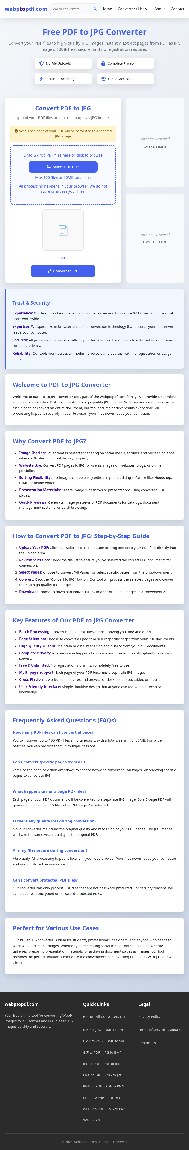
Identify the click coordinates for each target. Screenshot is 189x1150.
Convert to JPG (66, 271)
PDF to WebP (93, 1097)
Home (106, 8)
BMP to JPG (92, 1029)
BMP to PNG (93, 1041)
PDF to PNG (114, 1086)
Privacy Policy (149, 1016)
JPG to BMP (112, 1052)
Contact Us (147, 1042)
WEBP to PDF (93, 1109)
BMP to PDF (114, 1029)
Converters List (131, 8)
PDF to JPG (112, 1063)
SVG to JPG (91, 1120)
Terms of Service (151, 1029)
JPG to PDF (91, 1063)
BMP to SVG (116, 1041)
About (159, 8)
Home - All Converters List (104, 1016)
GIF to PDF (91, 1052)
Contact (177, 8)
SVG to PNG (116, 1109)
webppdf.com (26, 8)
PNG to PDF (92, 1086)
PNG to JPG (113, 1075)
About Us (175, 1029)
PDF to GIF (115, 1097)
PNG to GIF (92, 1075)
